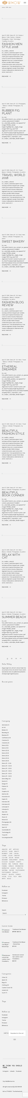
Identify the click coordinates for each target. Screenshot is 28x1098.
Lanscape (4, 807)
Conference (5, 737)
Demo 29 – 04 (6, 771)
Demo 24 (4, 755)
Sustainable (5, 830)
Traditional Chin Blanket (19, 929)
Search (4, 910)
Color (10, 855)
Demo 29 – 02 (6, 766)
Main (23, 234)
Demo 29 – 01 (5, 763)
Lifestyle (18, 37)
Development (13, 859)
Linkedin (12, 1071)
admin (12, 41)
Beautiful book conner (13, 494)
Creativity (4, 743)
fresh (21, 864)
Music (3, 817)
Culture (4, 857)
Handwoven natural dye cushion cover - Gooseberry (18, 956)
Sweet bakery (13, 241)
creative (17, 855)
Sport (3, 827)
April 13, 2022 (15, 700)
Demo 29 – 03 (6, 768)
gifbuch (11, 866)
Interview (4, 801)
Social (4, 876)
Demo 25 (4, 758)
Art (3, 727)
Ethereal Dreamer (9, 368)
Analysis (4, 849)
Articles (16, 849)
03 (16, 658)
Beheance (5, 901)
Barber (4, 730)
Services (4, 824)
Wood (9, 878)
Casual (16, 853)
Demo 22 (4, 750)
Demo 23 (4, 753)
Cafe (8, 37)
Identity (4, 794)
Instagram (5, 893)
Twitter (4, 895)
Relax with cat (11, 556)
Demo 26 (4, 760)
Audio (11, 851)
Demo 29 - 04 (14, 487)
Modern (4, 814)
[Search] (25, 915)
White (3, 878)
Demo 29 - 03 (13, 295)
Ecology (5, 862)
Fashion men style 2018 (12, 45)
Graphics (4, 791)
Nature (4, 819)
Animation (5, 725)
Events (18, 862)
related (11, 874)
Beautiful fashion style (13, 432)
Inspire (4, 799)
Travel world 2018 (13, 176)
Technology (17, 39)
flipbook (15, 864)
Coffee (4, 855)
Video (20, 876)
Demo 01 (4, 745)
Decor (11, 857)
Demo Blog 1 (5, 778)
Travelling (4, 41)
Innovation (5, 796)
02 (11, 658)
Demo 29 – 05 (6, 773)
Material (5, 870)
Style (11, 39)
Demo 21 (4, 748)
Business (4, 735)
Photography (5, 39)
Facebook (4, 890)
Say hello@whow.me (8, 1081)
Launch (13, 868)
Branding (4, 732)
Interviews (5, 804)
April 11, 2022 (15, 708)
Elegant (12, 862)
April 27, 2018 (5, 35)
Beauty (4, 37)
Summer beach (14, 617)
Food (20, 234)
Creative (4, 740)
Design (4, 783)
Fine (9, 864)
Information (19, 866)
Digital (21, 859)
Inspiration (5, 868)
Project (4, 874)
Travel (20, 170)
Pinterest (4, 898)
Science (18, 874)
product (15, 872)
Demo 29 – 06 (6, 776)
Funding (4, 866)
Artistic (4, 851)
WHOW (20, 1086)
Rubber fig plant (10, 112)
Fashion (21, 35)
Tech (14, 876)
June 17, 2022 (16, 686)
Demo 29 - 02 (14, 35)
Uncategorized (6, 837)
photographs (20, 870)
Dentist (4, 781)
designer (5, 859)
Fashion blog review (13, 303)
